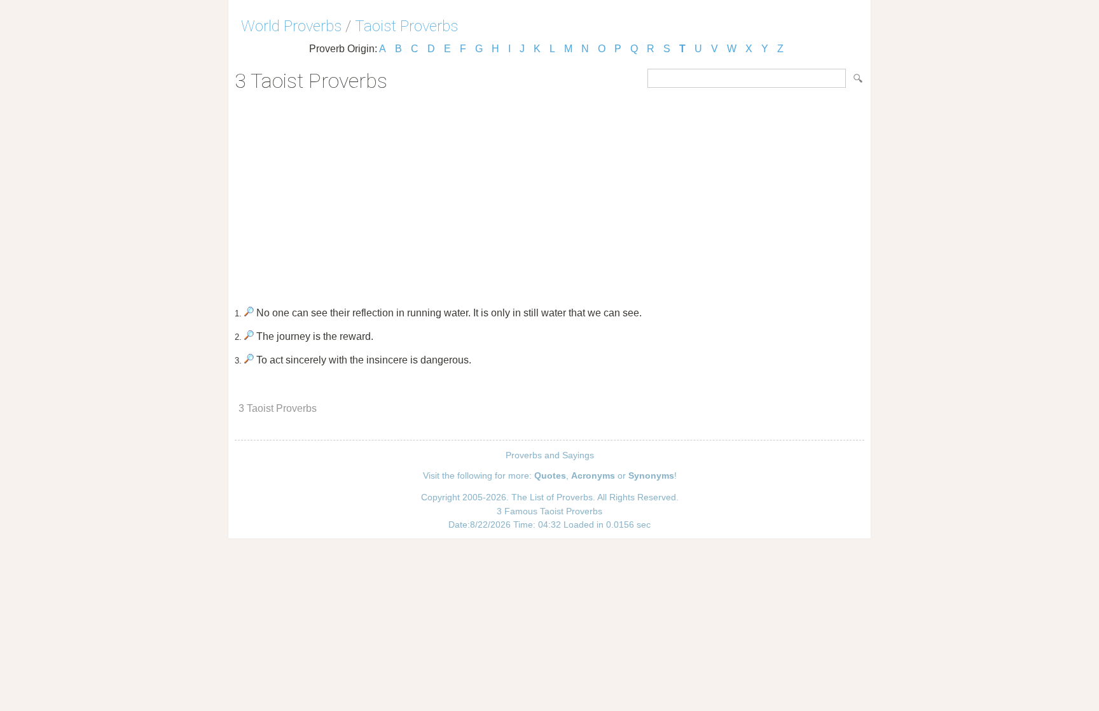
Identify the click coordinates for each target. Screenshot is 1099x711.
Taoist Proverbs (406, 26)
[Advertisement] (549, 195)
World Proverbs (291, 26)
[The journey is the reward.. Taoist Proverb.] (249, 336)
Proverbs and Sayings (550, 455)
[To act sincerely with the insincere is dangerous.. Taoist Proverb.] (249, 360)
